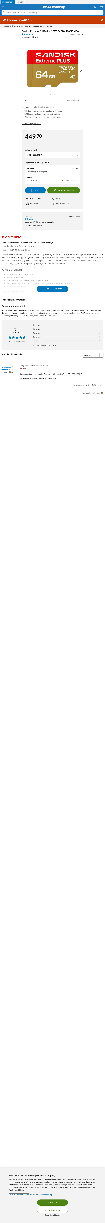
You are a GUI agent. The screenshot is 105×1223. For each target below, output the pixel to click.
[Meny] (3, 7)
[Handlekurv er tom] (102, 7)
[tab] (8, 2)
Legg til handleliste (76, 101)
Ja (93, 385)
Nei (98, 385)
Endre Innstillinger (52, 1215)
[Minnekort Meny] (12, 26)
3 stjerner (36, 333)
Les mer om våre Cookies (19, 1195)
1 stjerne (36, 341)
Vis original (52, 378)
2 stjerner (36, 337)
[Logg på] (96, 7)
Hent (37, 190)
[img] (81, 70)
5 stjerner (36, 325)
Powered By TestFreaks (91, 393)
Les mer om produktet (31, 123)
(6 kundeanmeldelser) (30, 37)
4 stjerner (36, 329)
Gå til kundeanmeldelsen (34, 225)
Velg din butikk (32, 180)
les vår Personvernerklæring (40, 1195)
